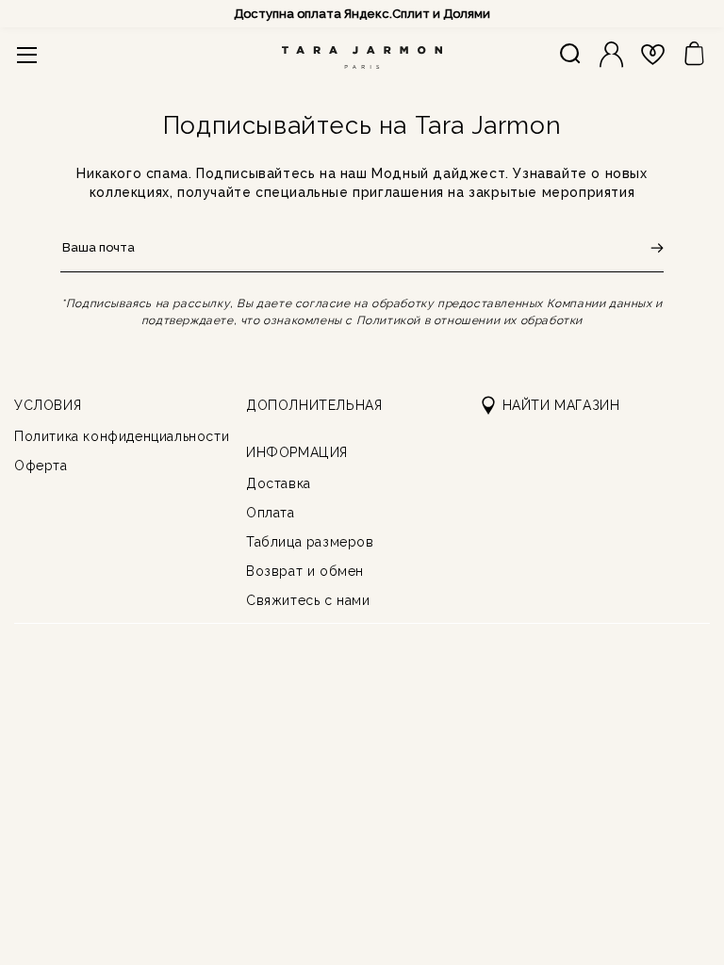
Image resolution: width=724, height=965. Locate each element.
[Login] (611, 55)
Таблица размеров (310, 541)
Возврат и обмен (305, 571)
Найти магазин (561, 405)
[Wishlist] (652, 55)
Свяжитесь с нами (308, 600)
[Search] (569, 55)
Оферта (41, 465)
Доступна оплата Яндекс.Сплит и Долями (362, 14)
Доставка (278, 483)
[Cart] (694, 54)
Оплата (270, 512)
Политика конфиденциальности (121, 436)
